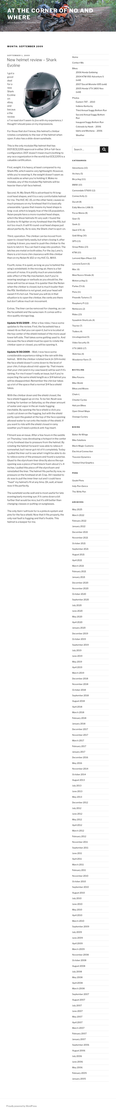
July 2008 (77, 971)
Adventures (78, 168)
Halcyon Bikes (79, 405)
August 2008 (78, 966)
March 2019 (78, 673)
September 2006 (80, 1045)
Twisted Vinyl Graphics (83, 462)
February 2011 (79, 870)
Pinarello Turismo (80, 297)
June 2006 (77, 1061)
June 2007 (77, 1011)
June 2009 (77, 937)
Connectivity (78, 196)
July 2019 (76, 650)
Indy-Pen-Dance (80, 486)
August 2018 (78, 701)
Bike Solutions (79, 440)
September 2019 (80, 644)
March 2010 (78, 921)
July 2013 (76, 785)
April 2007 (77, 1022)
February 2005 (79, 1073)
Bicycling (76, 179)
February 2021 (79, 571)
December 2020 (80, 582)
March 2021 (78, 565)
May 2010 (77, 909)
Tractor (75, 325)
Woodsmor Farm (80, 359)
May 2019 (77, 661)
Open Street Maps (81, 411)
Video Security (79, 342)
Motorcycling (78, 280)
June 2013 (77, 791)
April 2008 (77, 983)
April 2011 (77, 859)
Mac (74, 269)
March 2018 (78, 712)
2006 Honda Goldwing (87, 72)
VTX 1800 (77, 348)
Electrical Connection (82, 451)
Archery (76, 173)
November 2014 (80, 768)
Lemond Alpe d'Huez (82, 258)
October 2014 (79, 774)
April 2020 (77, 622)
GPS (74, 241)
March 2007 (78, 1028)
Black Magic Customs (82, 446)
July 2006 (77, 1056)
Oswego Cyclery (80, 416)
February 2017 (79, 746)
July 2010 (77, 898)
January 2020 (79, 627)
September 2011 (80, 847)
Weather (80, 135)
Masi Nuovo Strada (81, 275)
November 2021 (80, 537)
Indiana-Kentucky (84, 106)
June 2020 (77, 611)
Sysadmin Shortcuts (82, 320)
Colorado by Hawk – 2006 (88, 126)
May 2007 (77, 1016)
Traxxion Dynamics (81, 457)
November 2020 (80, 588)
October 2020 (79, 594)
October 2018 (79, 690)
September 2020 (80, 599)
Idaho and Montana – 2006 (89, 130)
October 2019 (79, 639)
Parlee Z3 (77, 286)
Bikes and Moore (80, 388)
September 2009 (80, 926)
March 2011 (78, 864)
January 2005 (79, 1078)
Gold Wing (77, 235)
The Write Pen (79, 491)
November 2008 (80, 954)
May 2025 (77, 509)
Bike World (77, 383)
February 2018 (79, 718)
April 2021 (77, 560)
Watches (76, 354)
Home (75, 57)
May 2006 (77, 1067)
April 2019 (77, 667)
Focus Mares (78, 213)
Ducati (75, 201)
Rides (75, 314)
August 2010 (78, 892)
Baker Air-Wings (80, 434)
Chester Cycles (79, 400)
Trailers (75, 331)
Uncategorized (79, 337)
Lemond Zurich (79, 263)
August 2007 (78, 999)
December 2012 (80, 802)
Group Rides (78, 247)
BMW (75, 184)
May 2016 (77, 763)
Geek (74, 224)
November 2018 (80, 684)
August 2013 (78, 780)
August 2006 (78, 1050)
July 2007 (77, 1005)
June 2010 (77, 904)
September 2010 (80, 887)
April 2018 (77, 706)
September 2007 (80, 994)
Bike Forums (78, 377)
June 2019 (77, 656)
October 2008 (79, 960)
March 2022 (78, 515)
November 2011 (80, 842)
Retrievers (77, 308)
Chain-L (76, 394)
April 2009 (77, 943)
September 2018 (80, 695)
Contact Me (78, 62)
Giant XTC (77, 230)
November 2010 (80, 876)
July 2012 (76, 808)
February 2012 (79, 836)
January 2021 (78, 577)
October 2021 (79, 543)
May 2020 (77, 616)
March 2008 (78, 988)
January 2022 (78, 526)
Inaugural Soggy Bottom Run (90, 122)
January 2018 (78, 723)
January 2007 (79, 1039)
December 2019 (80, 633)
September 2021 (80, 549)
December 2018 (80, 678)
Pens (74, 292)
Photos (75, 98)
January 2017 (78, 751)
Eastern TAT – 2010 (85, 102)
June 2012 (77, 813)
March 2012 (78, 830)
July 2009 (77, 932)
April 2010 (77, 915)
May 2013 (77, 797)
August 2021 (78, 554)
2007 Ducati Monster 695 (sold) (91, 84)
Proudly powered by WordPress (21, 1106)
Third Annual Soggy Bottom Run (91, 110)
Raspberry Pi (78, 303)
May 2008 (77, 977)
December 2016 (80, 757)
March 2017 (78, 740)
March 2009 (78, 949)
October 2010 (79, 881)
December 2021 (80, 532)
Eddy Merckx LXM (81, 207)
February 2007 (79, 1033)
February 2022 (79, 520)
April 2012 (77, 825)
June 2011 (77, 853)
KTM (74, 252)
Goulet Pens (78, 480)
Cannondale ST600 (81, 190)
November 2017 (80, 735)
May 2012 (77, 819)
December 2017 (80, 729)
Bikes (75, 68)
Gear (74, 218)
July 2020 (77, 605)
